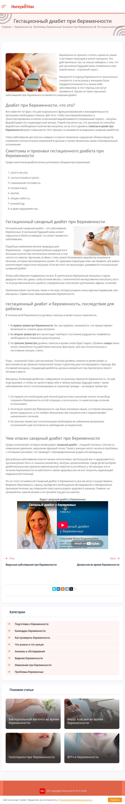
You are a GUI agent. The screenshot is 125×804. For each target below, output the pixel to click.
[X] (71, 589)
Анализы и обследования (30, 651)
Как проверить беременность (32, 637)
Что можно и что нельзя (29, 644)
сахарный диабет (67, 444)
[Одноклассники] (62, 589)
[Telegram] (67, 589)
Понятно (115, 800)
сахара (108, 343)
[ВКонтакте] (58, 589)
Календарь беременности (30, 631)
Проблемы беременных (29, 672)
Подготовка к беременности (31, 624)
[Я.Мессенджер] (54, 589)
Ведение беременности (29, 658)
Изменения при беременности (33, 665)
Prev (12, 558)
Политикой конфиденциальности (75, 800)
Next (113, 558)
